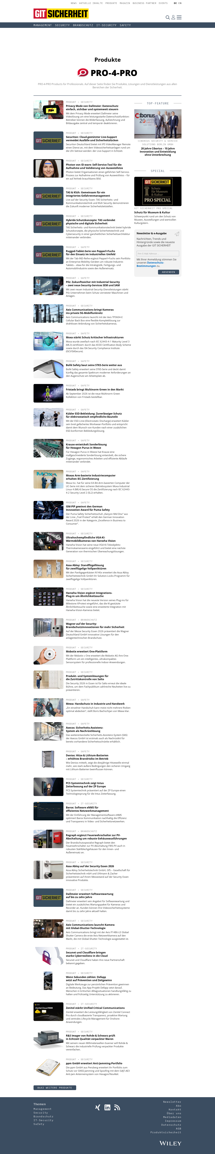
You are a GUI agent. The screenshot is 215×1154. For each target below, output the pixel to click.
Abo (178, 1105)
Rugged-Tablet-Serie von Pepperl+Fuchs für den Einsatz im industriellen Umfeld (90, 252)
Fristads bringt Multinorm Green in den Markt (95, 389)
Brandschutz (83, 25)
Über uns (174, 1113)
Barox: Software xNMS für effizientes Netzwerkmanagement (87, 809)
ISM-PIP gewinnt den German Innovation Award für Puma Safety (88, 508)
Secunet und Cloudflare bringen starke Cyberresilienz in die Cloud (87, 954)
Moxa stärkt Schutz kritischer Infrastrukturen (95, 337)
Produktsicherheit (165, 1132)
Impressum (173, 1120)
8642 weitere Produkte (54, 1087)
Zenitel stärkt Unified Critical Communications (95, 1008)
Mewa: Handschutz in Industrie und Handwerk (95, 703)
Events (163, 3)
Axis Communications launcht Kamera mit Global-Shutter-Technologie (90, 926)
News (74, 3)
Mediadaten (172, 1117)
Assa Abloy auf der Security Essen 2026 (90, 866)
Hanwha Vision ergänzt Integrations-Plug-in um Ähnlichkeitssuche (89, 594)
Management (43, 25)
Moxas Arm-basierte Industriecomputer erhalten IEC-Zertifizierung (91, 477)
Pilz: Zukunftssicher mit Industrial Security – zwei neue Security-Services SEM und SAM (93, 283)
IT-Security (106, 25)
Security (62, 25)
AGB (178, 1128)
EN (179, 3)
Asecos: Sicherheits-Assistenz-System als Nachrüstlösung (84, 729)
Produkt (71, 102)
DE (175, 3)
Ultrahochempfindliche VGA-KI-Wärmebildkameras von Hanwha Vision (91, 539)
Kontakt (175, 1109)
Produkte (111, 3)
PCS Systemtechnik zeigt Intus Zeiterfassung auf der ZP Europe (86, 784)
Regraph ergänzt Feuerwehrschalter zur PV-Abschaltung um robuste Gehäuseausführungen (96, 836)
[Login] (173, 17)
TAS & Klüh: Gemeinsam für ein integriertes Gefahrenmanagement (88, 194)
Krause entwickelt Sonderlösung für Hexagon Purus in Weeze (86, 446)
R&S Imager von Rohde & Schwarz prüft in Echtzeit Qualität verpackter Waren (90, 1037)
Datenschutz (171, 1124)
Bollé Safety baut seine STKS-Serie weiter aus (94, 365)
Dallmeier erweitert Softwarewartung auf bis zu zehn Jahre (89, 895)
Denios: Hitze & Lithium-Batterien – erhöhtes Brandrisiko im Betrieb (87, 757)
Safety (125, 25)
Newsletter (172, 1101)
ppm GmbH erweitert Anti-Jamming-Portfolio (94, 1063)
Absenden (168, 271)
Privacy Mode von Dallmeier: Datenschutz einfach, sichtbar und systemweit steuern (92, 107)
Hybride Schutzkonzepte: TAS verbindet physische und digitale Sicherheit (90, 221)
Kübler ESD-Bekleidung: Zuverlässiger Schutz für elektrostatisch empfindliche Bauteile (94, 415)
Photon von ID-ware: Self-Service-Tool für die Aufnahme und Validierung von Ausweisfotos (94, 166)
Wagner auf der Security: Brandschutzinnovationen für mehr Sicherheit (95, 625)
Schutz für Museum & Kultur (152, 212)
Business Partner (144, 3)
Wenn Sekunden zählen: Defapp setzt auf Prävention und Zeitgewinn (89, 978)
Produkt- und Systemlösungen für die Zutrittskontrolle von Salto (87, 677)
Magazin (125, 3)
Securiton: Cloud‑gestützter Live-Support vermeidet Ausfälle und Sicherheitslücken (92, 138)
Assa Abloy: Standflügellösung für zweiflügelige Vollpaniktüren (86, 566)
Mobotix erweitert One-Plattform (87, 651)
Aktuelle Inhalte (91, 3)
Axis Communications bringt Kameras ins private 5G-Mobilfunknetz (90, 311)
